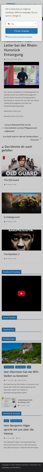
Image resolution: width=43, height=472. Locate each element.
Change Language (21, 31)
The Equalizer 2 (11, 254)
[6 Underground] (21, 194)
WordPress (17, 467)
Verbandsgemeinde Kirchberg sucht (25, 401)
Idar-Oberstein (20, 367)
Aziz (21, 59)
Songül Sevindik (21, 380)
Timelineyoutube (16, 421)
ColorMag (5, 467)
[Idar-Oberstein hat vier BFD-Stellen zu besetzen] (21, 353)
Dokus (6, 421)
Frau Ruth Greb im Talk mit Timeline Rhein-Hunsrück (21, 138)
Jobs (29, 367)
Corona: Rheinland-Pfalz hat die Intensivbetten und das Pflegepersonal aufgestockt (20, 128)
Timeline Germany (22, 465)
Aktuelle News (9, 367)
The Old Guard (11, 180)
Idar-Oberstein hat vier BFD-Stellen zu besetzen (21, 374)
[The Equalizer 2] (21, 231)
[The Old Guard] (21, 157)
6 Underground (12, 217)
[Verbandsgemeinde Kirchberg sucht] (9, 402)
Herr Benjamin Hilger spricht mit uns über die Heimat (19, 429)
